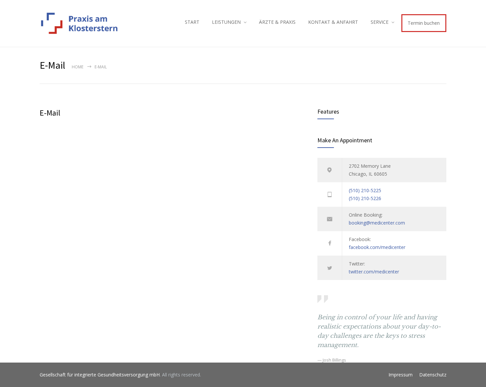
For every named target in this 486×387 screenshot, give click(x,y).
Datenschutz (432, 374)
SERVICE (379, 22)
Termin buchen (424, 23)
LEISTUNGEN (226, 22)
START (192, 22)
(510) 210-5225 (365, 190)
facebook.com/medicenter (377, 247)
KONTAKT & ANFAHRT (333, 22)
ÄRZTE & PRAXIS (277, 22)
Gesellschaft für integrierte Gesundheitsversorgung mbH (100, 374)
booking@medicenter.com (377, 223)
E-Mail (50, 113)
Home (77, 67)
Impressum (400, 374)
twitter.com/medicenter (374, 271)
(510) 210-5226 (365, 198)
